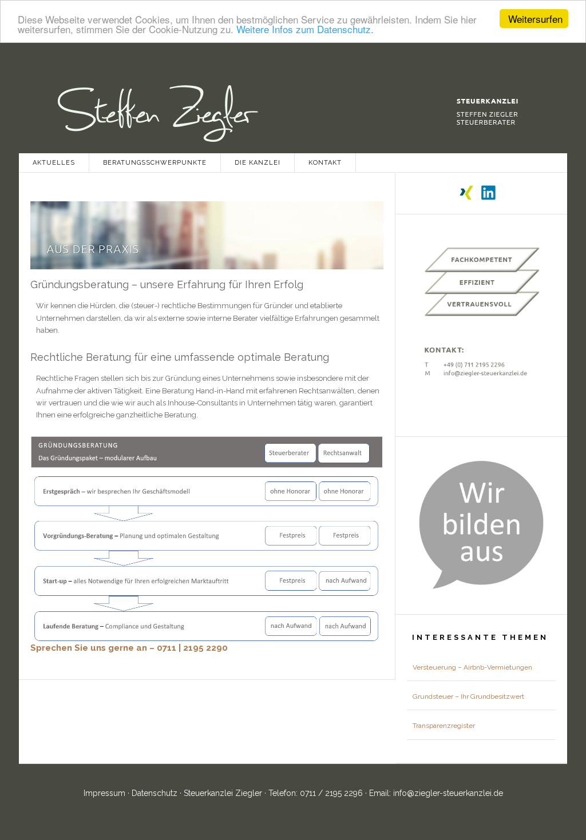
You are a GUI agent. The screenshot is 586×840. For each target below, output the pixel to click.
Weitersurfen (535, 18)
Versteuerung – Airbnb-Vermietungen (472, 667)
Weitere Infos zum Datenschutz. (305, 29)
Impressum (106, 793)
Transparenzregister (444, 726)
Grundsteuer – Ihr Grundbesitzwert (468, 696)
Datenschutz (156, 793)
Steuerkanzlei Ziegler (293, 104)
